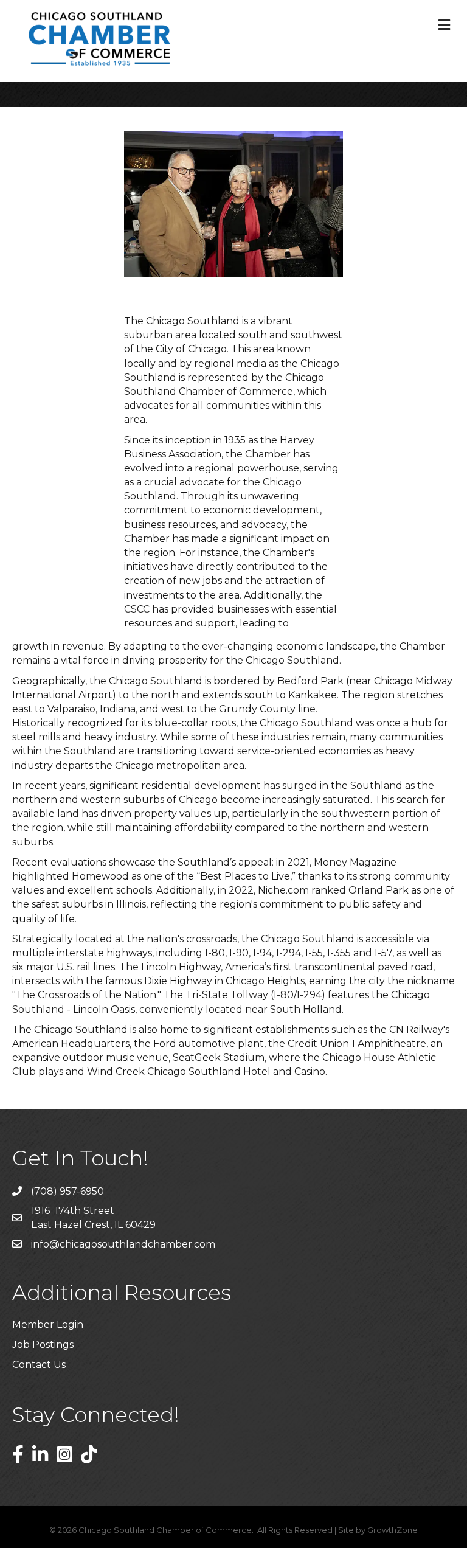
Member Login (47, 1324)
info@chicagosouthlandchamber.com (123, 1244)
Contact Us (39, 1364)
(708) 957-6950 (67, 1191)
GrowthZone (392, 1530)
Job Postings (43, 1344)
